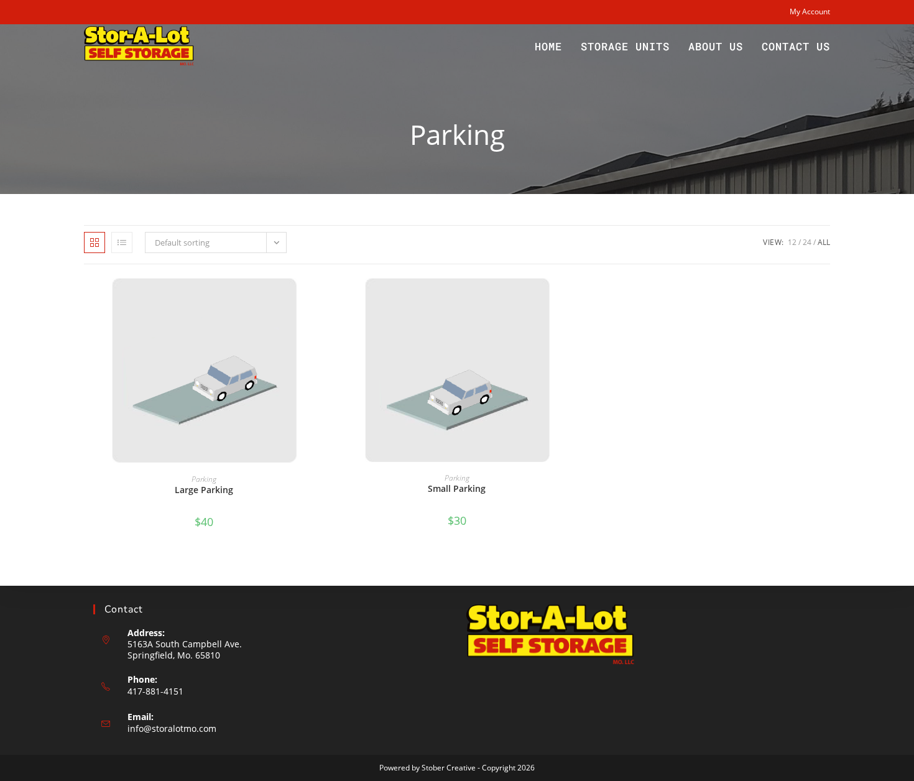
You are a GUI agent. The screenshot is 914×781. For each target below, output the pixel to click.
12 (792, 242)
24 (807, 242)
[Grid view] (94, 242)
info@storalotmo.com (171, 728)
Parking (204, 479)
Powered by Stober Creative (427, 767)
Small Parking (457, 488)
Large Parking (204, 490)
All (824, 242)
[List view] (121, 242)
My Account (810, 11)
